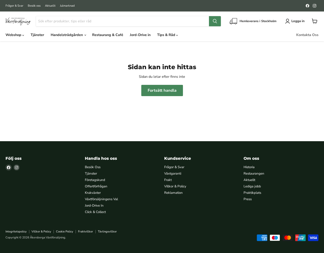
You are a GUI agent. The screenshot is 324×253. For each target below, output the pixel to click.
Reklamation (173, 192)
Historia (249, 167)
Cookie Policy (64, 232)
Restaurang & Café (107, 34)
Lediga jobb (252, 186)
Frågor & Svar (14, 6)
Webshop (14, 34)
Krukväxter (93, 192)
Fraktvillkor (85, 232)
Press (248, 199)
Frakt (168, 180)
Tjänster (37, 34)
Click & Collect (95, 212)
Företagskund (95, 180)
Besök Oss (93, 167)
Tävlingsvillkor (107, 232)
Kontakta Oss (307, 34)
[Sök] (215, 21)
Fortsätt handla (162, 90)
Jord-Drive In (94, 205)
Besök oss (34, 6)
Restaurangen (254, 173)
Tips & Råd (166, 34)
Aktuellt (50, 6)
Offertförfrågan (96, 186)
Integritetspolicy (16, 232)
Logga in (298, 21)
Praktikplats (252, 192)
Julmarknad (67, 6)
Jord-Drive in (140, 34)
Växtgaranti (172, 173)
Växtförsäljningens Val (101, 199)
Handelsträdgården (67, 34)
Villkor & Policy (175, 186)
